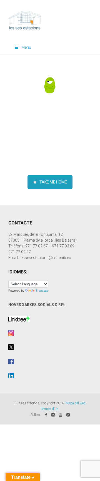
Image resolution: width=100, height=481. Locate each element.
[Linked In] (68, 415)
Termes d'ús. (50, 409)
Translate (42, 290)
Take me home (53, 182)
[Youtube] (60, 415)
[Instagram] (53, 415)
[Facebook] (46, 415)
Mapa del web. (76, 403)
